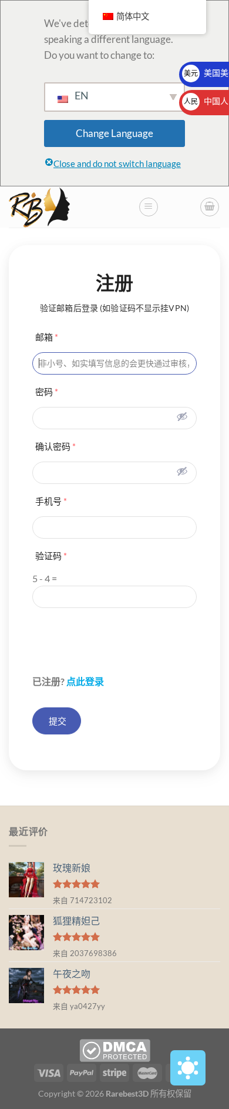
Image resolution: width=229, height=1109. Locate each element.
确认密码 (55, 446)
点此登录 (85, 681)
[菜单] (148, 207)
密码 (46, 391)
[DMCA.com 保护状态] (114, 1049)
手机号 (51, 501)
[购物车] (209, 207)
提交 (56, 721)
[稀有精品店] (69, 207)
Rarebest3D (127, 1093)
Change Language (114, 133)
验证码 (51, 555)
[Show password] (182, 416)
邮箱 (46, 337)
